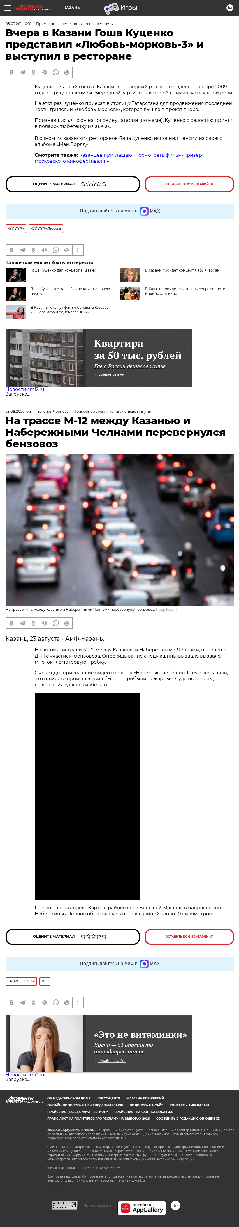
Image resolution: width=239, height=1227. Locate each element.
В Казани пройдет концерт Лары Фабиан (182, 270)
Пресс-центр (108, 1098)
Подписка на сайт (146, 1105)
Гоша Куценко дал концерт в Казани (63, 270)
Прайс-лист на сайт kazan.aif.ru (143, 1112)
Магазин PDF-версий (145, 1098)
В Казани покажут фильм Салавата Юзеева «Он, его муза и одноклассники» (69, 309)
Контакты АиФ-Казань (190, 1105)
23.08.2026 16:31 (19, 411)
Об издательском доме (69, 1098)
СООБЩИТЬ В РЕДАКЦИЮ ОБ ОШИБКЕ (188, 1119)
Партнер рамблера (97, 1205)
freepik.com (166, 609)
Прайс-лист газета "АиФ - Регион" (77, 1112)
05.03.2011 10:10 (18, 24)
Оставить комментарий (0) (190, 937)
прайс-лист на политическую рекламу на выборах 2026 (98, 1119)
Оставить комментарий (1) (189, 184)
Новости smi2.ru (25, 389)
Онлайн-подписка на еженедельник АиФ (85, 1105)
